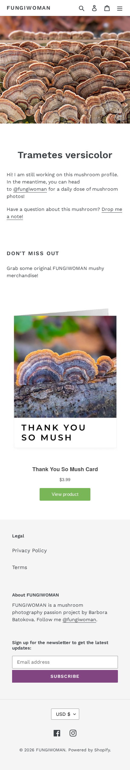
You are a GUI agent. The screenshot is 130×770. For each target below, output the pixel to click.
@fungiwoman (30, 189)
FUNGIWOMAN (29, 8)
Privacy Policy (29, 550)
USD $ (63, 714)
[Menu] (119, 8)
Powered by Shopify (89, 749)
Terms (19, 567)
